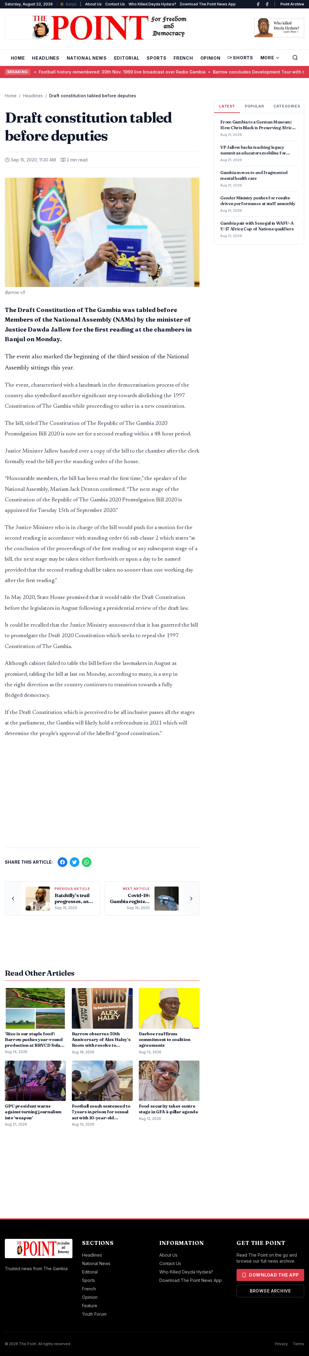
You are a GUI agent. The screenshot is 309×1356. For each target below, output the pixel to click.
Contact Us (115, 4)
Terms (298, 1344)
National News (87, 58)
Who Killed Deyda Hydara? (152, 4)
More (267, 57)
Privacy (281, 1344)
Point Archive (292, 4)
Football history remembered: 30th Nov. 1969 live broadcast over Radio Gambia (85, 71)
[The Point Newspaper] (267, 4)
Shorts (243, 57)
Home (18, 58)
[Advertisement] (102, 795)
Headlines (45, 58)
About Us (93, 4)
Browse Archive (270, 1290)
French (183, 58)
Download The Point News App (208, 4)
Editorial (126, 58)
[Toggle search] (295, 57)
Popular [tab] (254, 106)
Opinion (210, 58)
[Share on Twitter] (74, 862)
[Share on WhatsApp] (86, 862)
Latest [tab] (227, 106)
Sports (156, 58)
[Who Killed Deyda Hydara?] (279, 27)
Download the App (274, 1274)
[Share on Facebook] (62, 862)
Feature (89, 1305)
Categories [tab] (286, 106)
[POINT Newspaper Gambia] (258, 4)
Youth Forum (94, 1314)
